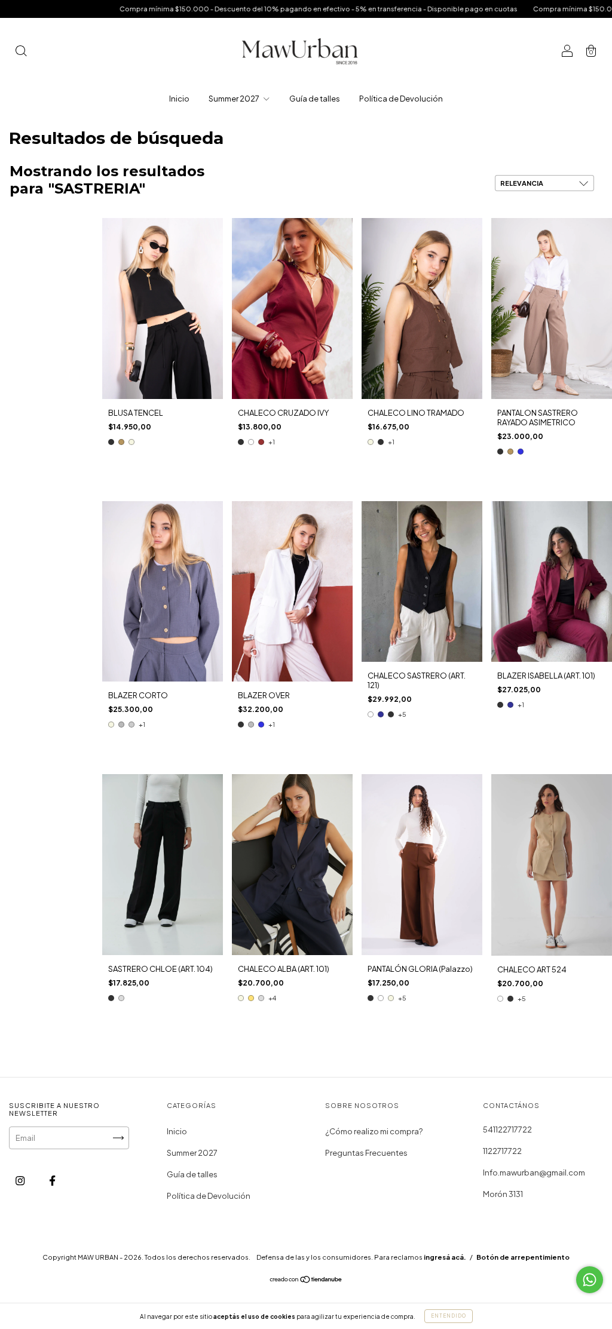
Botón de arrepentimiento (523, 1257)
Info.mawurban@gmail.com (534, 1172)
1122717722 (502, 1151)
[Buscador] (21, 52)
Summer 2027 (235, 98)
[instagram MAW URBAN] (20, 1180)
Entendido (448, 1316)
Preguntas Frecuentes (366, 1153)
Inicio (179, 98)
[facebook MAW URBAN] (52, 1180)
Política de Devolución (401, 98)
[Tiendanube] (306, 1280)
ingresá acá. (445, 1257)
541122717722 (507, 1129)
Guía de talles (314, 98)
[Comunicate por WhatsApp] (589, 1279)
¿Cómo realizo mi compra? (374, 1131)
